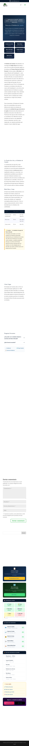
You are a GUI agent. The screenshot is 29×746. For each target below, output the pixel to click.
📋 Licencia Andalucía (10, 350)
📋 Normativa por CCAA (9, 692)
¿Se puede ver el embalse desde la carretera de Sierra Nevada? (12, 337)
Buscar (23, 533)
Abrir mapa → (14, 594)
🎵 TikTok (20, 703)
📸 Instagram (9, 703)
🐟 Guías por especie (8, 689)
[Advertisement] (10, 143)
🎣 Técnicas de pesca (8, 686)
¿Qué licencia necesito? (10, 342)
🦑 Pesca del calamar (8, 694)
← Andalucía (8, 348)
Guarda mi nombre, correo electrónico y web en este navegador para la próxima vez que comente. (14, 515)
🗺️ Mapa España (20, 348)
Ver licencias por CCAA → (14, 578)
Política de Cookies (18, 742)
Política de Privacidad (8, 742)
